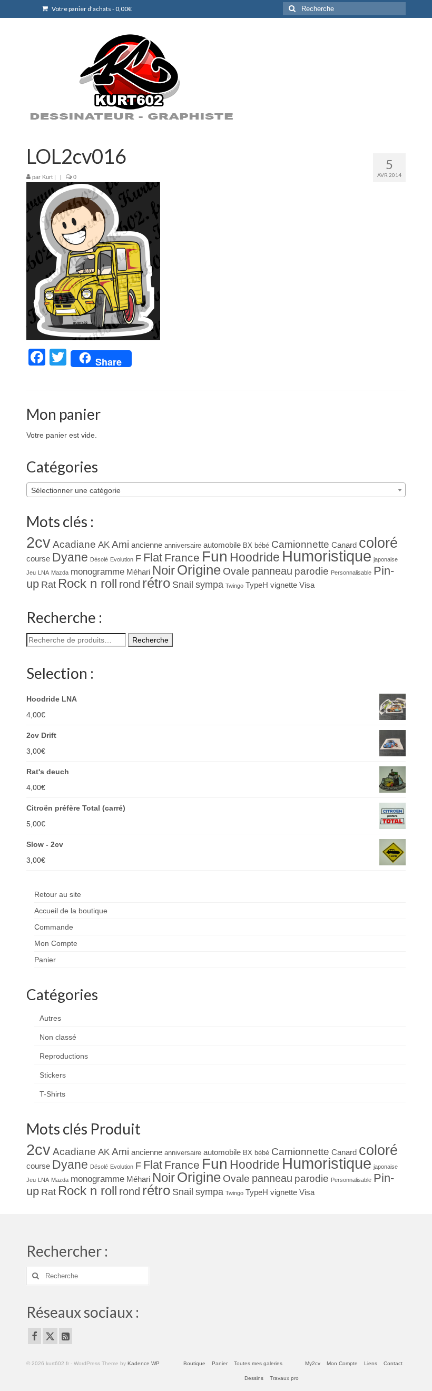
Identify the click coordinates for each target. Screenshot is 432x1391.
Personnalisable (351, 572)
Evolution (121, 559)
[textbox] (216, 490)
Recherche (150, 640)
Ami (120, 544)
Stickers (53, 1075)
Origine (199, 570)
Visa (307, 585)
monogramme (97, 572)
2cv (38, 542)
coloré (378, 543)
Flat (152, 557)
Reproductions (64, 1056)
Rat (48, 584)
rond (129, 584)
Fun (215, 556)
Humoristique (326, 556)
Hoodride (255, 557)
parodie (311, 571)
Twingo (234, 586)
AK (104, 545)
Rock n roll (87, 583)
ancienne (146, 545)
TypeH (257, 585)
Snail (182, 584)
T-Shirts (52, 1094)
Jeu (31, 572)
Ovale (236, 571)
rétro (156, 583)
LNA (43, 572)
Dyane (70, 557)
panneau (272, 571)
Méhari (138, 572)
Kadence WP (143, 1363)
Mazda (59, 572)
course (38, 559)
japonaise (386, 559)
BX (247, 545)
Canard (344, 545)
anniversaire (182, 545)
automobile (222, 545)
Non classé (58, 1037)
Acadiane (74, 544)
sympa (209, 584)
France (182, 557)
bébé (261, 545)
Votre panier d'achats (91, 9)
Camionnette (300, 544)
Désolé (99, 559)
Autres (50, 1018)
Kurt (47, 177)
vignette (283, 585)
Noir (163, 570)
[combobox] (216, 489)
